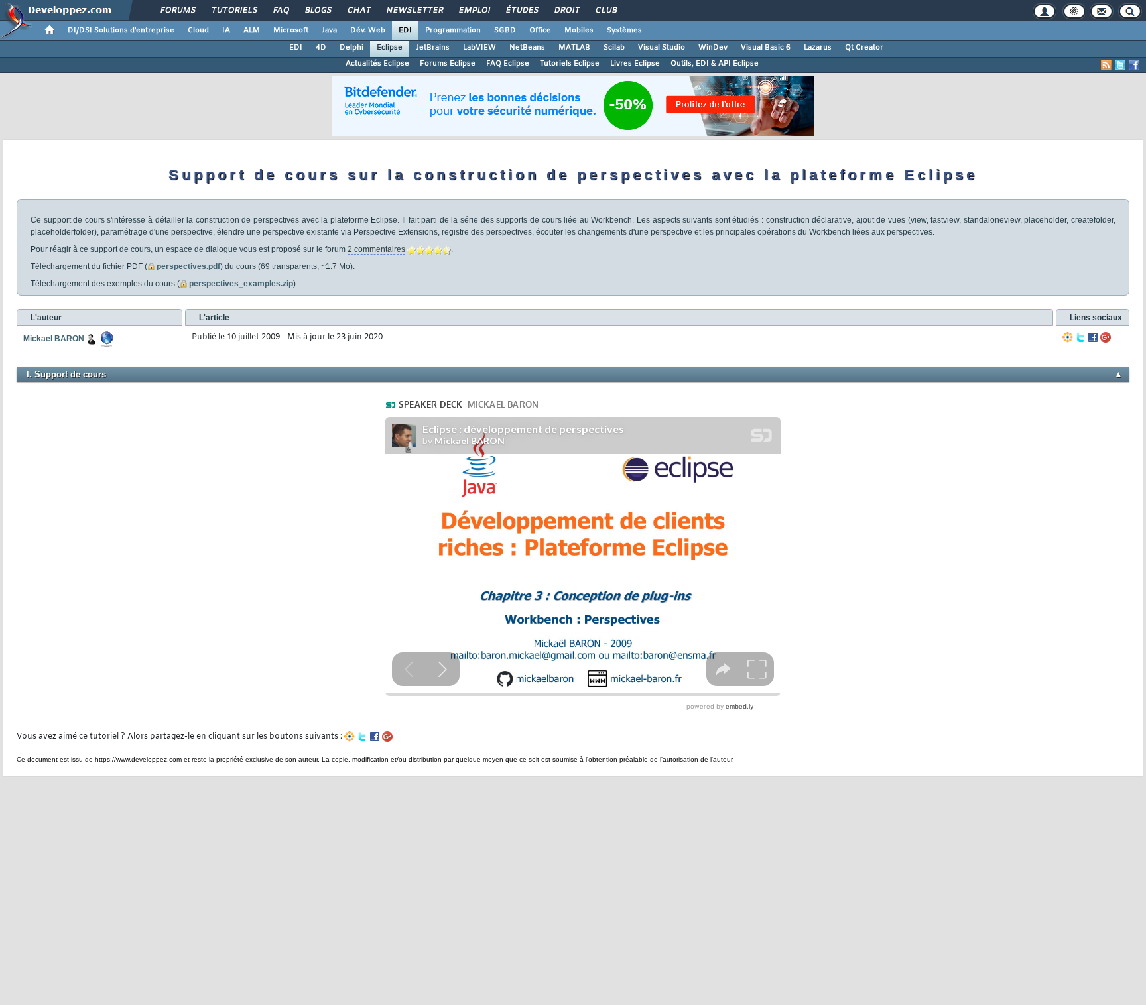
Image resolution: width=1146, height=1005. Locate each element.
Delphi (351, 47)
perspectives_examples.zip (241, 283)
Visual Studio (661, 47)
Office (540, 30)
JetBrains (433, 47)
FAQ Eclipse (507, 63)
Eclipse (390, 47)
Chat (358, 10)
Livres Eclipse (635, 63)
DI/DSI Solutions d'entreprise (121, 30)
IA (226, 30)
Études (521, 10)
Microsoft (290, 30)
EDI (405, 30)
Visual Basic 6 (766, 47)
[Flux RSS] (1106, 65)
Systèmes (624, 30)
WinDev (713, 47)
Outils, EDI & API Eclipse (714, 63)
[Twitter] (1080, 337)
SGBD (505, 30)
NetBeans (527, 47)
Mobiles (579, 30)
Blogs (317, 10)
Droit (566, 10)
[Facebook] (1093, 337)
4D (321, 47)
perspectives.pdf (188, 266)
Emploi (474, 10)
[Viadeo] (1067, 337)
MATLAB (574, 47)
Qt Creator (864, 47)
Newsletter (414, 10)
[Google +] (1105, 337)
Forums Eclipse (448, 63)
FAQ (280, 10)
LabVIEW (479, 47)
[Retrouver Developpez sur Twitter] (1120, 65)
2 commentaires (376, 249)
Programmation (453, 30)
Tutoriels (234, 10)
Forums (177, 10)
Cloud (198, 30)
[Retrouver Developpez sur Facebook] (1134, 65)
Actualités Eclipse (377, 63)
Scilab (614, 47)
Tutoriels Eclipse (570, 63)
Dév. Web (367, 30)
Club (605, 10)
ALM (251, 30)
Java (329, 30)
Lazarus (818, 47)
